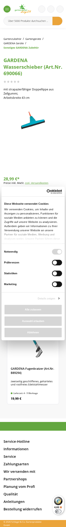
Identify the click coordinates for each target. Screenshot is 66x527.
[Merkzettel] (41, 9)
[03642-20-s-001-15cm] (33, 120)
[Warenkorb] (50, 9)
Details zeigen (46, 298)
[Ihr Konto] (60, 9)
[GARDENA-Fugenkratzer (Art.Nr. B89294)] (33, 361)
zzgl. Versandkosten (36, 183)
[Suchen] (57, 21)
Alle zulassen (33, 309)
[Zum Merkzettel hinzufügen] (55, 110)
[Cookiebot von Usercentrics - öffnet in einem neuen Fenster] (47, 191)
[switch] (57, 262)
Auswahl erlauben (33, 321)
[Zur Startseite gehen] (23, 9)
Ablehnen (33, 332)
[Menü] (7, 9)
